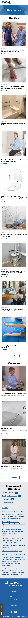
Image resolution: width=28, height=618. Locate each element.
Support (14, 608)
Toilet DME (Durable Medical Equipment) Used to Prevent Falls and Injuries (13, 524)
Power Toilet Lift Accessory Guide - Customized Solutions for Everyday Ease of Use (13, 198)
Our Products (14, 594)
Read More (4, 54)
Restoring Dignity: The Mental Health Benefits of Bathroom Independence (12, 310)
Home (14, 591)
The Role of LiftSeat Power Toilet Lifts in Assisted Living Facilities (13, 160)
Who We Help (14, 596)
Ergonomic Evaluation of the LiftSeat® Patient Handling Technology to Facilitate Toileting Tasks (13, 540)
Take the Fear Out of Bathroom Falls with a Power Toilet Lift (14, 235)
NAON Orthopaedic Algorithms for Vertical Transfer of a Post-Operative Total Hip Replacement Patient (13, 516)
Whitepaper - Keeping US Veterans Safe (14, 554)
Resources (14, 605)
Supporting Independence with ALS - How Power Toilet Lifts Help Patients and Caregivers (13, 272)
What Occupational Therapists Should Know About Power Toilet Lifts (12, 50)
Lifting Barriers (8, 499)
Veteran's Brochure (8, 502)
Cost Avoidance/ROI (9, 492)
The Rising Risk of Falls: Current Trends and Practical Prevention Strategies (12, 87)
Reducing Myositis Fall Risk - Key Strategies (11, 346)
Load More (14, 356)
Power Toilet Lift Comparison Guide (12, 511)
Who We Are (14, 599)
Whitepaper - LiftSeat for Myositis (12, 551)
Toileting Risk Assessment (11, 496)
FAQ (14, 602)
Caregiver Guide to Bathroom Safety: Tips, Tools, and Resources (13, 124)
